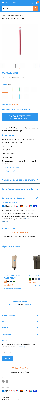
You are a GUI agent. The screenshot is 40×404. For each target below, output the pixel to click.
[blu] (27, 89)
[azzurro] (19, 97)
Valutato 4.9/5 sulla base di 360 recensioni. (20, 237)
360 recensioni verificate (20, 372)
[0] (36, 3)
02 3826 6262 (14, 304)
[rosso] (5, 89)
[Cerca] (35, 8)
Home (3, 15)
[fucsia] (5, 97)
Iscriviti (7, 358)
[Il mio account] (32, 3)
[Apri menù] (3, 3)
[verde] (19, 89)
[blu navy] (27, 97)
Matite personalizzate (8, 18)
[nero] (34, 89)
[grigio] (36, 279)
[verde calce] (34, 97)
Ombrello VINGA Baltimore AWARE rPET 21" (13, 277)
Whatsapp (27, 304)
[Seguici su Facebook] (3, 381)
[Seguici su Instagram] (7, 381)
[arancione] (12, 97)
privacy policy (20, 347)
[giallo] (12, 89)
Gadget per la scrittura (14, 15)
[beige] (5, 281)
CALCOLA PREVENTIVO (20, 117)
